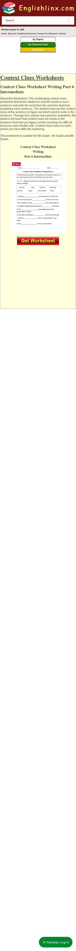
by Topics (38, 39)
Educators (53, 34)
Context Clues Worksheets (32, 77)
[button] (55, 942)
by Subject (38, 49)
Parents (62, 34)
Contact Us (42, 34)
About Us (12, 34)
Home (4, 34)
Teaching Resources (26, 34)
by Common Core (38, 44)
